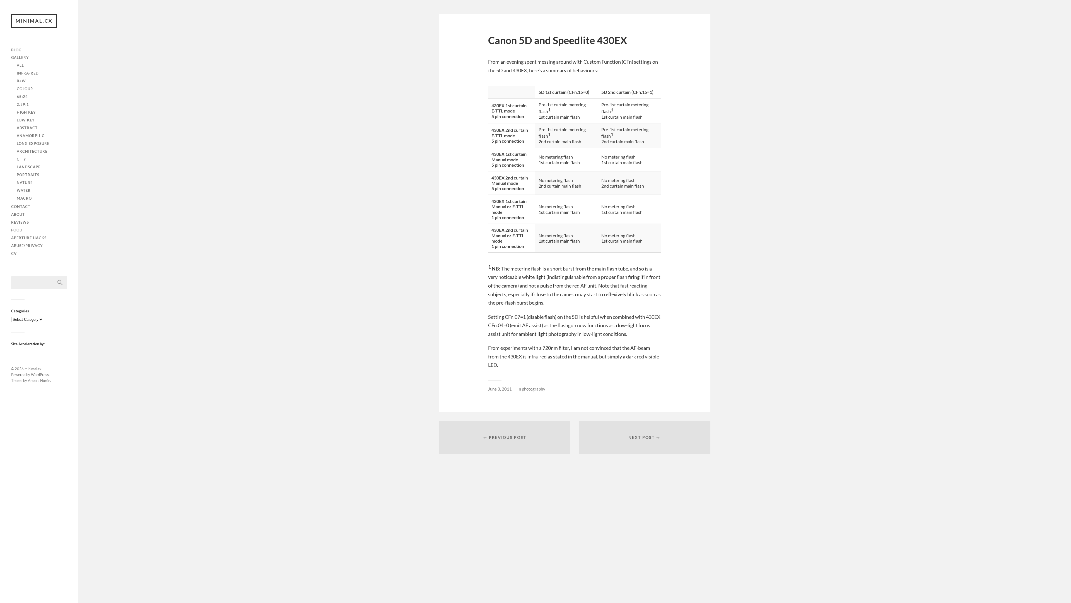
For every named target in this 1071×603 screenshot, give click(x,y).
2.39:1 (23, 104)
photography (533, 388)
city (21, 159)
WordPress (40, 374)
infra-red (28, 73)
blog (16, 50)
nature (25, 182)
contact (20, 206)
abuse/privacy (27, 245)
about (18, 214)
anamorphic (31, 135)
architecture (32, 151)
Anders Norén (39, 380)
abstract (27, 128)
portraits (28, 175)
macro (24, 198)
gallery (20, 57)
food (17, 230)
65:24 (22, 96)
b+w (21, 81)
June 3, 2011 (500, 388)
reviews (20, 222)
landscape (28, 167)
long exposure (33, 143)
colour (25, 89)
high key (26, 112)
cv (14, 253)
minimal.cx (34, 21)
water (24, 190)
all (20, 65)
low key (26, 120)
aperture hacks (29, 238)
